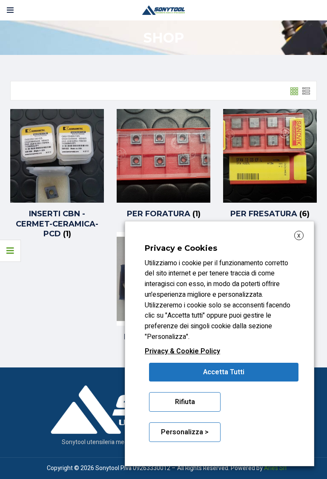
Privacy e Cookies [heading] (181, 248)
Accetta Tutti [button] (223, 372)
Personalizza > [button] (185, 432)
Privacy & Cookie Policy (182, 351)
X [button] (299, 236)
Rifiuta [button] (185, 402)
